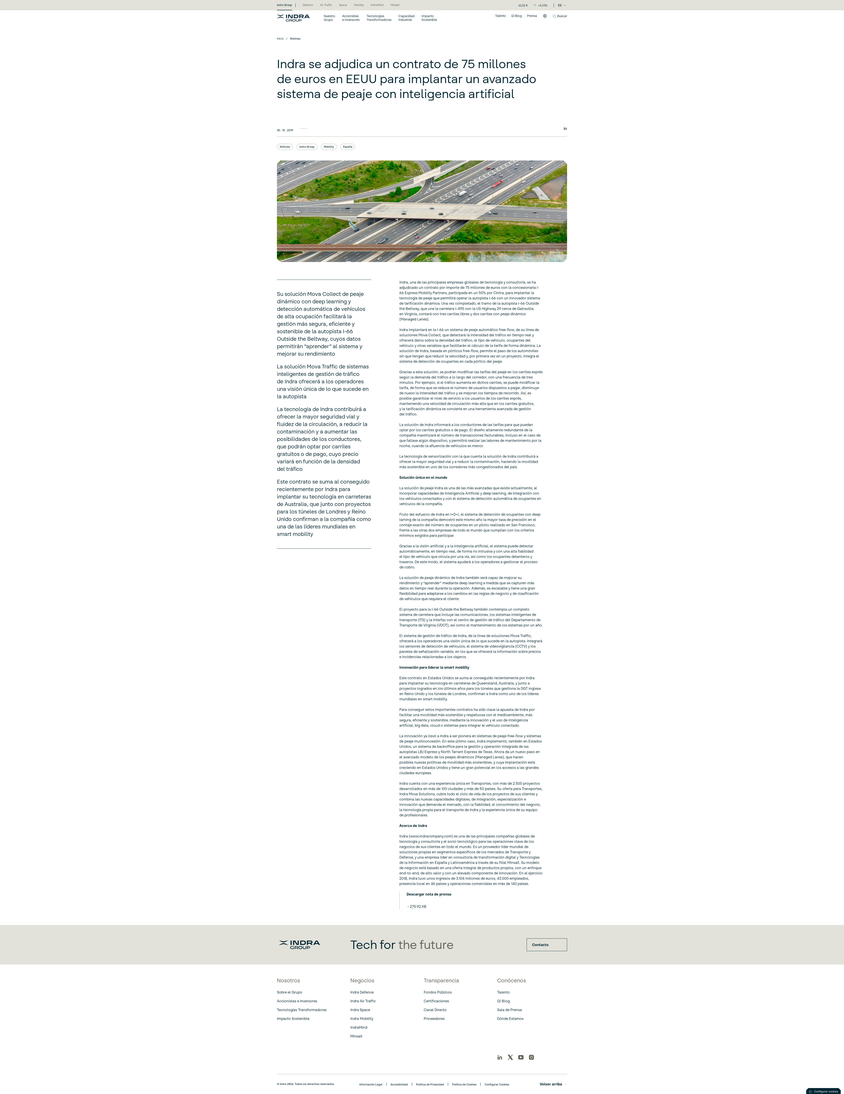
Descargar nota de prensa (429, 894)
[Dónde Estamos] (545, 18)
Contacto (540, 945)
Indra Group (307, 146)
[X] (510, 1057)
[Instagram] (531, 1057)
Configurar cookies (826, 1091)
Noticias (285, 146)
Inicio (280, 38)
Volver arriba (551, 1084)
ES (560, 5)
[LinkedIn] (499, 1057)
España (347, 146)
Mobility (329, 146)
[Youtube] (521, 1057)
